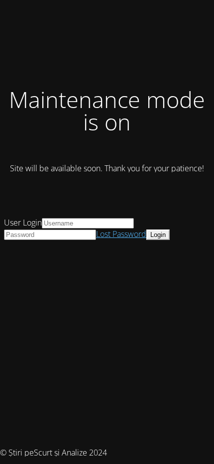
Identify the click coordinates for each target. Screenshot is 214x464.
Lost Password (121, 234)
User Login (23, 222)
